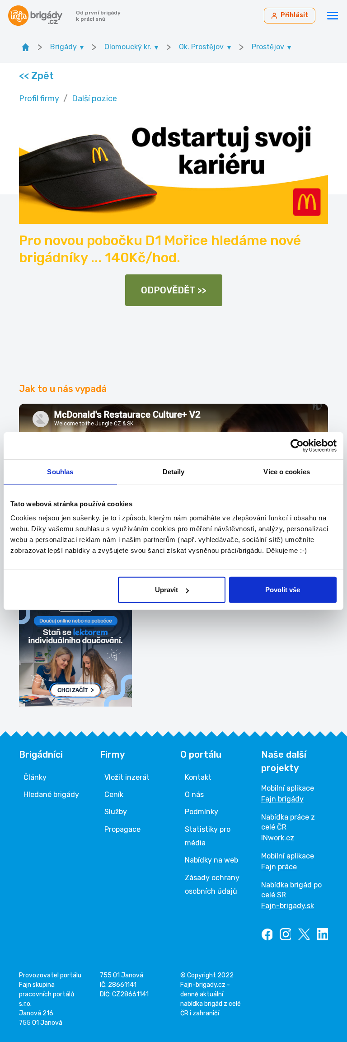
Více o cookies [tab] (286, 471)
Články (35, 777)
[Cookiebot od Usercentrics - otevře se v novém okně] (297, 445)
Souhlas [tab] (60, 471)
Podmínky (201, 811)
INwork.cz (277, 838)
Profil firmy (39, 99)
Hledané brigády (51, 794)
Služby (115, 811)
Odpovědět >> (173, 290)
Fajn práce (279, 867)
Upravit (166, 590)
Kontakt (198, 777)
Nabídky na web (211, 860)
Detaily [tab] (174, 471)
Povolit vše (282, 590)
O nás (194, 794)
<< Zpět (36, 76)
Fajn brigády (282, 799)
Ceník (113, 794)
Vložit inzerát (127, 777)
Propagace (122, 829)
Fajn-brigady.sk (287, 905)
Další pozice (94, 99)
